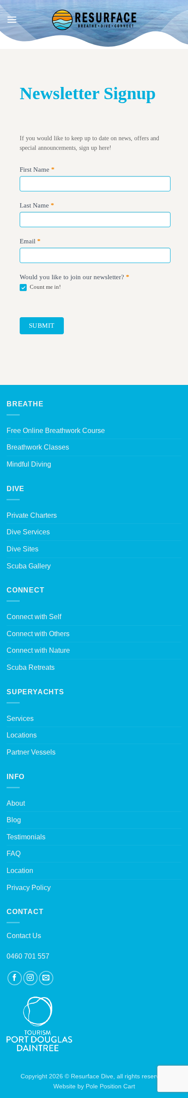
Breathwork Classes (38, 447)
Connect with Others (38, 633)
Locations (22, 735)
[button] (12, 19)
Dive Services (28, 532)
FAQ (14, 853)
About (16, 803)
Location (20, 870)
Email (30, 241)
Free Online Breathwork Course (56, 430)
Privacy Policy (29, 887)
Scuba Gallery (29, 566)
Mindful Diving (29, 464)
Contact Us (24, 935)
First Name (37, 169)
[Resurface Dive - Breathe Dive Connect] (94, 19)
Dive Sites (22, 549)
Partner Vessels (31, 752)
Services (20, 718)
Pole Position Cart (110, 1086)
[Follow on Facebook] (14, 978)
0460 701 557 (28, 956)
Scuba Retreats (31, 667)
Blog (14, 820)
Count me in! (44, 287)
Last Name (37, 205)
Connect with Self (34, 616)
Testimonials (26, 837)
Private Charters (32, 515)
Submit (42, 325)
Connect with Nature (38, 650)
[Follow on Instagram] (30, 978)
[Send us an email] (46, 978)
